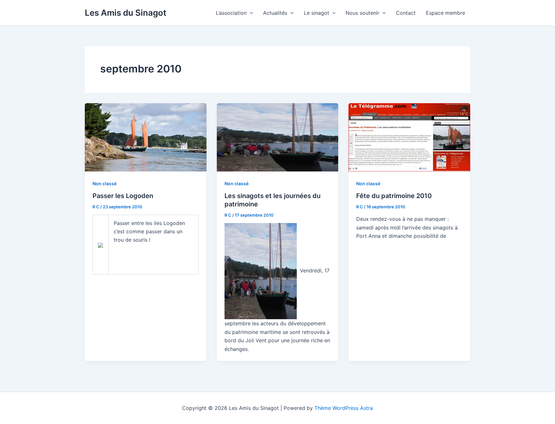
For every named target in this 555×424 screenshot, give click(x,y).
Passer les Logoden (122, 196)
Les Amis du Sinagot (125, 13)
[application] (250, 13)
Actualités (275, 13)
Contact (406, 13)
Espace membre (445, 13)
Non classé (104, 183)
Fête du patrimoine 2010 (394, 196)
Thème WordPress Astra (343, 408)
